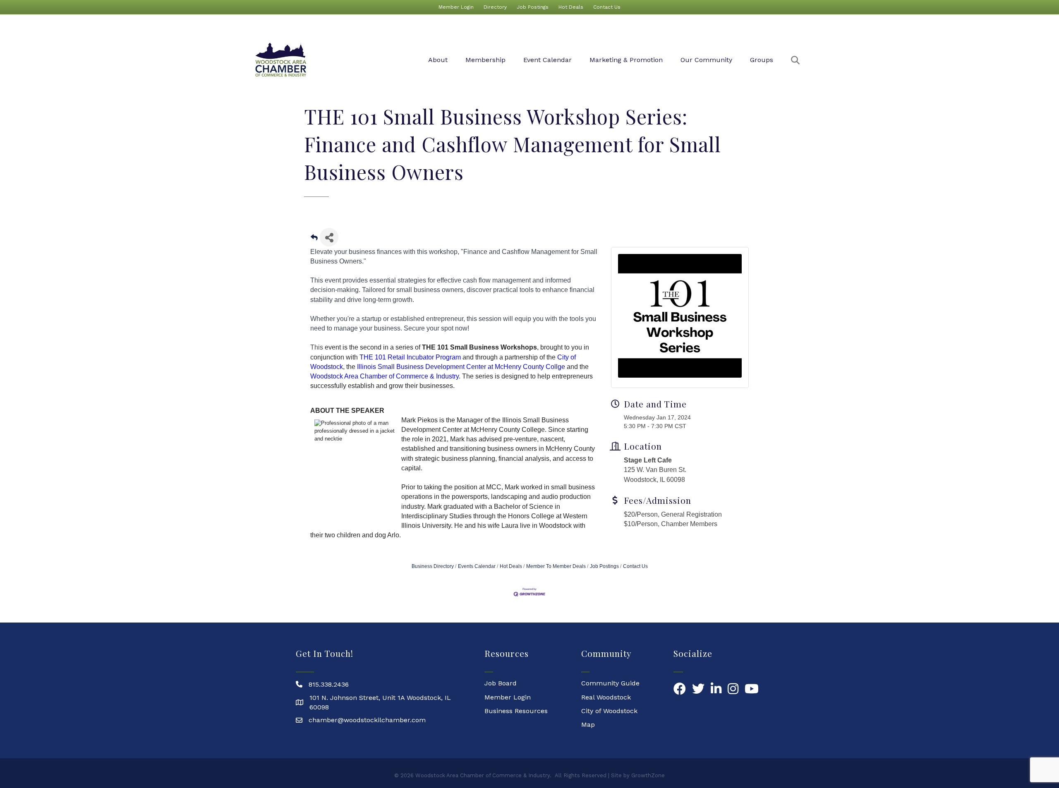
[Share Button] (329, 237)
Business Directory (433, 566)
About (438, 60)
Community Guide (610, 683)
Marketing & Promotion (626, 60)
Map (588, 724)
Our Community (706, 60)
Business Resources (516, 711)
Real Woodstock (606, 697)
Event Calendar (547, 60)
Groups (761, 60)
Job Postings (533, 7)
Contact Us (607, 7)
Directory (495, 7)
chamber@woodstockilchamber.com (367, 720)
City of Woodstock (609, 711)
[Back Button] (314, 240)
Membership (485, 60)
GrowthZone (648, 775)
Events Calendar (477, 566)
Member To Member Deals (556, 566)
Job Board (500, 683)
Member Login (456, 7)
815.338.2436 (329, 684)
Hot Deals (570, 7)
